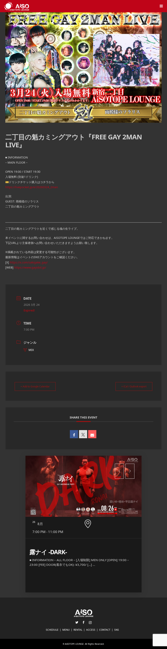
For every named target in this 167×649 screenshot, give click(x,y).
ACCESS (90, 630)
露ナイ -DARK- (48, 552)
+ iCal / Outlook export (133, 386)
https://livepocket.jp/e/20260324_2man (31, 187)
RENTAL (78, 630)
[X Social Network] (83, 434)
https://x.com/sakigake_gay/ (29, 262)
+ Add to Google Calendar (35, 386)
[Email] (92, 434)
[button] (119, 471)
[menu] (161, 6)
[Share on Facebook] (74, 434)
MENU (66, 630)
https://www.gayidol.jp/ (30, 267)
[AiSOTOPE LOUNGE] (16, 6)
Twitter (76, 622)
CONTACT (104, 630)
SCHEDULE (52, 630)
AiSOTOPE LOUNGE (74, 643)
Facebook (83, 622)
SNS (116, 630)
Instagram (90, 622)
